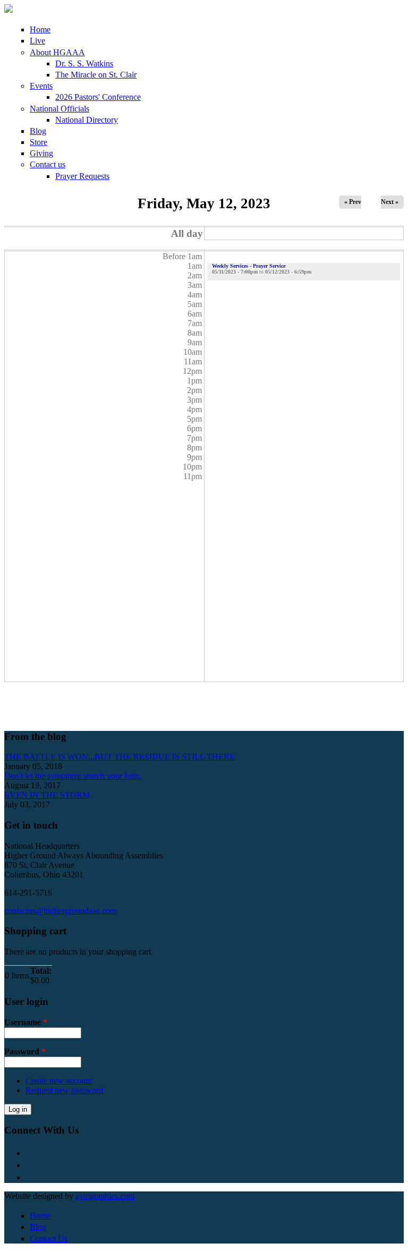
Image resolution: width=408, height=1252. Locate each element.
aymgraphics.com (104, 1195)
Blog (38, 130)
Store (38, 142)
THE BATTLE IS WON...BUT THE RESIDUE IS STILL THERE (119, 756)
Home (40, 29)
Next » (389, 202)
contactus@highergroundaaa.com (60, 910)
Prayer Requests (82, 176)
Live (37, 40)
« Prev (352, 202)
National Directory (86, 119)
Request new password (64, 1090)
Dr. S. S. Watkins (84, 63)
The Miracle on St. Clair (96, 74)
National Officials (59, 108)
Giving (41, 153)
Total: (41, 970)
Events (41, 85)
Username (25, 1022)
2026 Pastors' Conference (98, 96)
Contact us (47, 164)
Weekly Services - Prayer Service (248, 266)
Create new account (59, 1080)
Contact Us (48, 1238)
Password (25, 1051)
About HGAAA (57, 52)
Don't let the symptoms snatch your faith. (72, 775)
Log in (17, 1109)
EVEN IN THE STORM (47, 794)
